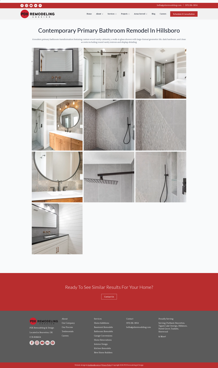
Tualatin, (175, 329)
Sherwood (163, 332)
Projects (124, 14)
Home (89, 14)
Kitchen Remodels (102, 348)
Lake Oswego (171, 326)
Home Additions (101, 323)
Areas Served (139, 14)
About (98, 14)
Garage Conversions (103, 336)
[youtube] (31, 5)
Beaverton (180, 323)
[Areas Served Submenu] (147, 14)
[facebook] (22, 5)
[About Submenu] (103, 14)
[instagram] (26, 5)
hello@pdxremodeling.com (169, 5)
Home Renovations (103, 340)
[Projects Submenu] (130, 14)
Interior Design (101, 344)
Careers (163, 14)
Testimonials (67, 331)
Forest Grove (164, 329)
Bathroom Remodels (103, 331)
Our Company (68, 323)
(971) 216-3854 (191, 5)
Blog (153, 14)
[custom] (40, 5)
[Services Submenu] (116, 14)
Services (111, 14)
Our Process (67, 327)
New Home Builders (103, 353)
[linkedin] (35, 5)
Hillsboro (182, 326)
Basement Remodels (103, 327)
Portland (170, 323)
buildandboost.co (94, 365)
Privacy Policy (106, 365)
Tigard (162, 326)
